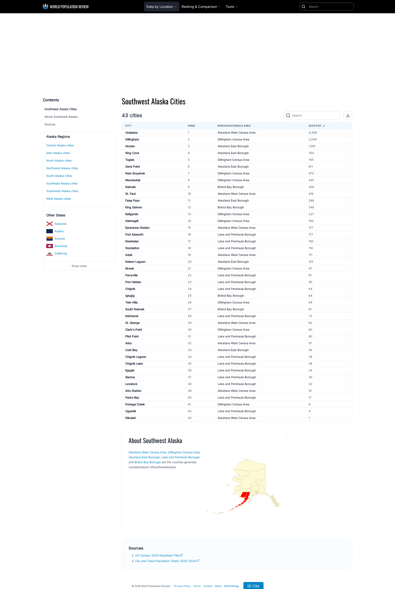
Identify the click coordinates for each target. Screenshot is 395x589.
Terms (197, 586)
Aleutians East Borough (233, 146)
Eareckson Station (137, 227)
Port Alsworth (134, 234)
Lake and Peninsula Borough (237, 234)
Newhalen (132, 241)
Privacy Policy (182, 586)
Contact (207, 586)
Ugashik (130, 411)
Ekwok (129, 268)
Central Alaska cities (60, 145)
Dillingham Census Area (233, 139)
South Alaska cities (59, 175)
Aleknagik (132, 221)
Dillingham (132, 139)
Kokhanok (131, 316)
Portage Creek (135, 404)
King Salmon (133, 207)
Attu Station (133, 390)
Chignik (130, 288)
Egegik (130, 370)
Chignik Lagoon (135, 356)
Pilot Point (132, 336)
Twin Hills (131, 302)
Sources (49, 124)
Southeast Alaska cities (62, 183)
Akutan (130, 146)
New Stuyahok (135, 173)
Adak (128, 255)
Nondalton (132, 248)
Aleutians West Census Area (237, 132)
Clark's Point (133, 329)
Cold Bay (131, 350)
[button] (348, 115)
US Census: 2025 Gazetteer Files (157, 555)
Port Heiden (133, 282)
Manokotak (133, 180)
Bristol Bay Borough (231, 187)
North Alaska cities (59, 160)
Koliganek (131, 214)
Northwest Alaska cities (62, 168)
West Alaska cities (58, 198)
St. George (132, 322)
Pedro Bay (132, 397)
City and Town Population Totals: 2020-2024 (165, 561)
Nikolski (130, 418)
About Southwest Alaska (61, 116)
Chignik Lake (134, 363)
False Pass (132, 200)
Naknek (130, 187)
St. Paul (130, 193)
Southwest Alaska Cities (60, 109)
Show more (79, 266)
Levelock (131, 384)
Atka (128, 343)
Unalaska (131, 132)
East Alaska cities (58, 153)
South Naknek (134, 309)
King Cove (132, 153)
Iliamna (130, 377)
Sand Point (132, 166)
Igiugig (130, 295)
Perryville (131, 275)
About (218, 586)
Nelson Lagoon (135, 261)
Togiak (129, 159)
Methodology (231, 586)
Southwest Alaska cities (62, 191)
